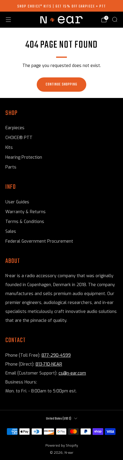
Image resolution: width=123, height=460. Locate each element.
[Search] (115, 19)
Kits (9, 147)
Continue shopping (61, 84)
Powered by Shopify (61, 445)
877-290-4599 (56, 355)
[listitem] (61, 6)
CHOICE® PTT (19, 138)
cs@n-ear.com (72, 373)
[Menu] (8, 20)
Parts (10, 167)
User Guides (17, 202)
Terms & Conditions (24, 221)
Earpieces (14, 128)
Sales (10, 231)
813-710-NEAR (49, 364)
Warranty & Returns (25, 212)
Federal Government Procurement (39, 241)
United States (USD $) (58, 418)
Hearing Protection (23, 157)
